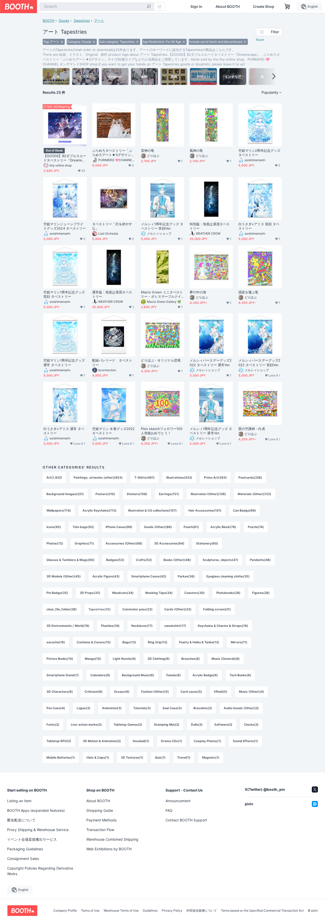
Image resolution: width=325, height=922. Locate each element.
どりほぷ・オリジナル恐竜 (161, 360)
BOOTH (48, 20)
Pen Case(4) (55, 708)
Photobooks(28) (228, 593)
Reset (260, 40)
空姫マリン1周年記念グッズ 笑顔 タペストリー (64, 294)
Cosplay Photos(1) (207, 741)
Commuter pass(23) (137, 609)
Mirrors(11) (239, 642)
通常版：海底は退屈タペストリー (112, 294)
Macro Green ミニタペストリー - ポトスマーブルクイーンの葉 (162, 294)
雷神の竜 (147, 150)
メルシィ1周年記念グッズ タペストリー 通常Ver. (211, 431)
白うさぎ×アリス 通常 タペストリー (63, 431)
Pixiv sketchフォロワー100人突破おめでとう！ (161, 431)
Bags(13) (129, 642)
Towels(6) (173, 675)
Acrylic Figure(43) (106, 576)
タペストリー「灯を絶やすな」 (112, 226)
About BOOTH (228, 6)
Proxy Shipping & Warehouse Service (38, 829)
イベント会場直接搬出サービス (32, 839)
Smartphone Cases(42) (148, 576)
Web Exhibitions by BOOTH (109, 849)
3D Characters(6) (59, 691)
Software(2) (223, 724)
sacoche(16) (55, 642)
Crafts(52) (144, 560)
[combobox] (97, 7)
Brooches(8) (190, 659)
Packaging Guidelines (25, 849)
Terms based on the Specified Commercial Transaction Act (262, 910)
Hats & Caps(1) (98, 757)
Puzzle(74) (256, 527)
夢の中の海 (198, 292)
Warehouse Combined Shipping (112, 839)
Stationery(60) (207, 543)
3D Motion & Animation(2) (102, 741)
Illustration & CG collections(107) (152, 510)
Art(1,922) (54, 477)
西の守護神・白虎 (251, 429)
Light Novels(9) (124, 659)
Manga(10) (93, 659)
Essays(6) (121, 691)
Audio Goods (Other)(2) (241, 708)
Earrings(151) (169, 494)
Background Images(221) (65, 494)
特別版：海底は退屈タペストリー (210, 226)
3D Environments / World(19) (67, 626)
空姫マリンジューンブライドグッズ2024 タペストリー (64, 226)
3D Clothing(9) (159, 659)
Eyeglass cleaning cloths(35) (228, 576)
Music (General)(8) (226, 659)
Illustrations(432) (179, 477)
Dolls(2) (197, 724)
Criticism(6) (94, 691)
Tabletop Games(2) (127, 724)
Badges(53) (115, 560)
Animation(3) (112, 708)
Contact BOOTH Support (186, 820)
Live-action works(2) (86, 724)
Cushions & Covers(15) (94, 642)
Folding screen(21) (217, 609)
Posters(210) (105, 494)
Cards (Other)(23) (177, 609)
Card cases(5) (191, 691)
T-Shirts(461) (144, 477)
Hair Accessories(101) (204, 510)
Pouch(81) (191, 527)
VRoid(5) (220, 691)
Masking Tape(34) (159, 593)
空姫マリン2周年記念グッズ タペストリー (259, 152)
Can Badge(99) (244, 510)
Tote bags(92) (83, 527)
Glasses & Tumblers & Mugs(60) (70, 560)
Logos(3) (83, 708)
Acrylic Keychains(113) (100, 510)
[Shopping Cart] (287, 6)
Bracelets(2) (202, 708)
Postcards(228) (250, 477)
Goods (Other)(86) (158, 527)
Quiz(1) (160, 757)
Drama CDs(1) (171, 741)
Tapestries (81, 20)
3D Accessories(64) (169, 543)
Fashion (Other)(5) (155, 691)
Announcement (178, 801)
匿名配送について (21, 820)
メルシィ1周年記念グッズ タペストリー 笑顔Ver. (162, 226)
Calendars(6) (100, 675)
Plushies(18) (110, 626)
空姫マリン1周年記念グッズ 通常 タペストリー (64, 362)
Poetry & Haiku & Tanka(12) (199, 642)
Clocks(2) (251, 724)
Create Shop (263, 6)
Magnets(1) (210, 757)
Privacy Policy (172, 910)
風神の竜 (196, 150)
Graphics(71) (84, 543)
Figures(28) (261, 593)
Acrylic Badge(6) (205, 675)
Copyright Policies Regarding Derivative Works (40, 871)
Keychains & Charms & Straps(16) (223, 626)
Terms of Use (90, 910)
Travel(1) (183, 757)
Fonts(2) (52, 724)
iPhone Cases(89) (119, 527)
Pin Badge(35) (57, 593)
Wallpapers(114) (58, 510)
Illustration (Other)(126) (208, 494)
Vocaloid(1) (141, 741)
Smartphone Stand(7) (62, 675)
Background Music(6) (138, 675)
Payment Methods (101, 820)
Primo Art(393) (215, 477)
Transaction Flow (100, 829)
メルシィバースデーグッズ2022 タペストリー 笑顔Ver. (259, 362)
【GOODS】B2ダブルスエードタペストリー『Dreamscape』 (64, 158)
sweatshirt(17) (175, 626)
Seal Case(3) (172, 708)
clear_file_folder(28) (61, 609)
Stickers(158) (137, 494)
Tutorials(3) (142, 708)
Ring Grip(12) (157, 642)
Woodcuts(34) (123, 593)
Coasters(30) (194, 593)
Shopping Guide (99, 810)
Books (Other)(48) (177, 560)
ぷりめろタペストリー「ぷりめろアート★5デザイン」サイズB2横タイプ (113, 152)
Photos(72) (54, 543)
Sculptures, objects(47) (220, 560)
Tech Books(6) (240, 675)
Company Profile (65, 910)
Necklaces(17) (142, 626)
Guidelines (150, 910)
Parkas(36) (186, 576)
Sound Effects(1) (245, 741)
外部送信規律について (201, 910)
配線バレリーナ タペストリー (112, 362)
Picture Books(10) (59, 659)
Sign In (196, 6)
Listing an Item (19, 801)
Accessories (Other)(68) (124, 543)
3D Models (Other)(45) (63, 576)
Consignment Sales (23, 858)
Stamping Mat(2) (166, 724)
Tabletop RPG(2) (58, 741)
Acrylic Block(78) (223, 527)
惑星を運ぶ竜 (248, 292)
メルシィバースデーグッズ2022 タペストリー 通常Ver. (211, 362)
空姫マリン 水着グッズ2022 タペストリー (113, 431)
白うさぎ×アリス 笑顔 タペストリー (258, 226)
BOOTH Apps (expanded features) (36, 810)
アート (99, 20)
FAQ (169, 810)
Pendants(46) (260, 560)
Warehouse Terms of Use (121, 910)
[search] (149, 6)
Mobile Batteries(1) (60, 757)
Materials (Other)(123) (254, 494)
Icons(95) (53, 527)
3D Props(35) (90, 593)
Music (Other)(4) (251, 691)
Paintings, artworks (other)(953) (98, 477)
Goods (64, 20)
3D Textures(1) (132, 757)
